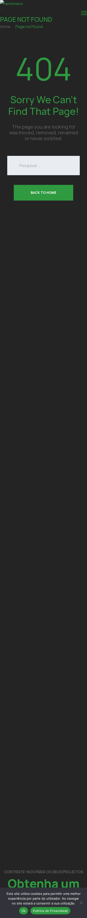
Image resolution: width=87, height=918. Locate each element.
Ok (24, 911)
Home (5, 26)
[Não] (81, 902)
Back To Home (43, 192)
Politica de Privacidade (50, 911)
